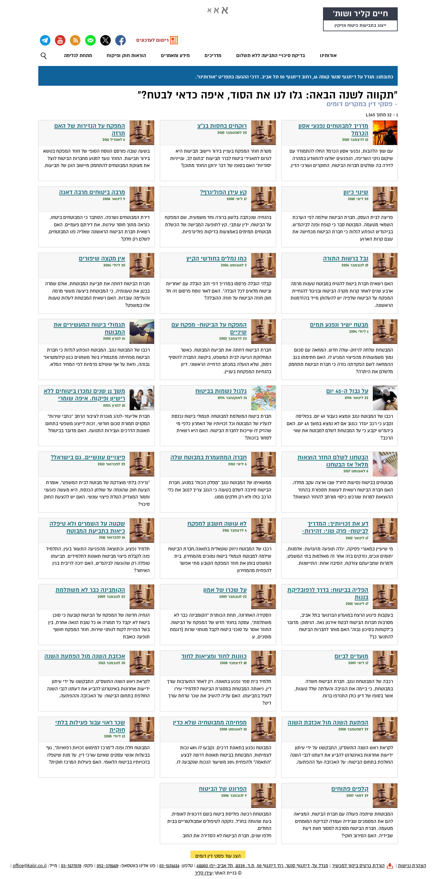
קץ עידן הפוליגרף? (223, 192)
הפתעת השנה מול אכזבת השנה (328, 722)
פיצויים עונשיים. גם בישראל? (88, 457)
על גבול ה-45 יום (347, 391)
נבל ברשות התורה (345, 258)
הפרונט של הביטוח (223, 789)
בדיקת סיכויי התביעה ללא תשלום (270, 55)
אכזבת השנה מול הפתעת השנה (84, 656)
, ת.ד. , (262, 865)
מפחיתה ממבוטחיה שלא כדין (210, 722)
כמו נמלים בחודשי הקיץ (216, 258)
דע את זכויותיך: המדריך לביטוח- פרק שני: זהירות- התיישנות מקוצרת (335, 531)
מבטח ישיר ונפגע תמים (339, 325)
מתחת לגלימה (78, 55)
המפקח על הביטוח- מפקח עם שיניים (209, 328)
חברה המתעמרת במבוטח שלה (208, 457)
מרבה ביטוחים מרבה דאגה (92, 192)
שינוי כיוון (355, 192)
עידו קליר (204, 873)
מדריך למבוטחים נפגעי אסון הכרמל (333, 129)
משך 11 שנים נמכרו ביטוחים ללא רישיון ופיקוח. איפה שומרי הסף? (84, 398)
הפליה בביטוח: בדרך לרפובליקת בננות (327, 593)
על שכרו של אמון (225, 590)
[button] (43, 56)
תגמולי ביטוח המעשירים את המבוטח (89, 328)
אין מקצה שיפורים (102, 258)
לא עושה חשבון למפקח (217, 523)
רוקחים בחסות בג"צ (222, 126)
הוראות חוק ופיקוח (126, 55)
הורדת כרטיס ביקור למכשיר (358, 865)
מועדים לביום (351, 656)
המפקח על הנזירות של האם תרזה (89, 129)
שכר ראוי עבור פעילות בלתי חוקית (90, 726)
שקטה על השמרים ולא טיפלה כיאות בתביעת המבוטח (87, 527)
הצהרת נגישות (412, 865)
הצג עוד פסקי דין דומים (218, 856)
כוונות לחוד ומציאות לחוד (214, 656)
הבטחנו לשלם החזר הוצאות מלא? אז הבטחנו (332, 461)
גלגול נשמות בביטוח (221, 391)
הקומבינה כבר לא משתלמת (90, 590)
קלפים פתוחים (349, 789)
